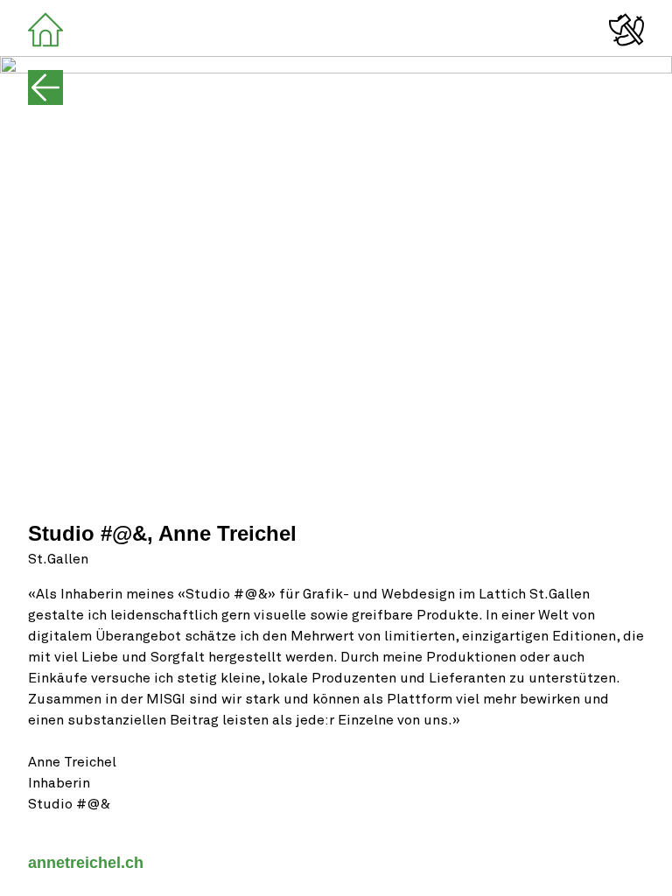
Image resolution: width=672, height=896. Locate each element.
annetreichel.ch (86, 863)
